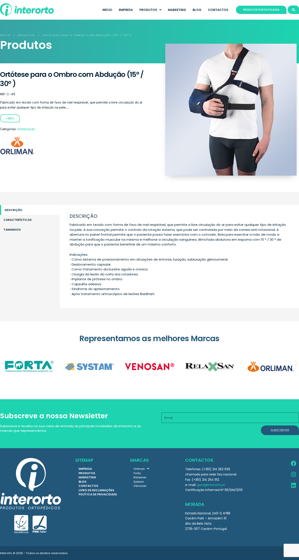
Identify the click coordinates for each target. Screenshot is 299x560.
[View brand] (17, 153)
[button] (2, 363)
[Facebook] (293, 463)
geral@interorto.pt (211, 485)
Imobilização (26, 129)
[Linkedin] (293, 485)
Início (5, 35)
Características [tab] (18, 220)
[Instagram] (293, 474)
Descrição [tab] (13, 210)
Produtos (26, 35)
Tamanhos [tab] (12, 230)
